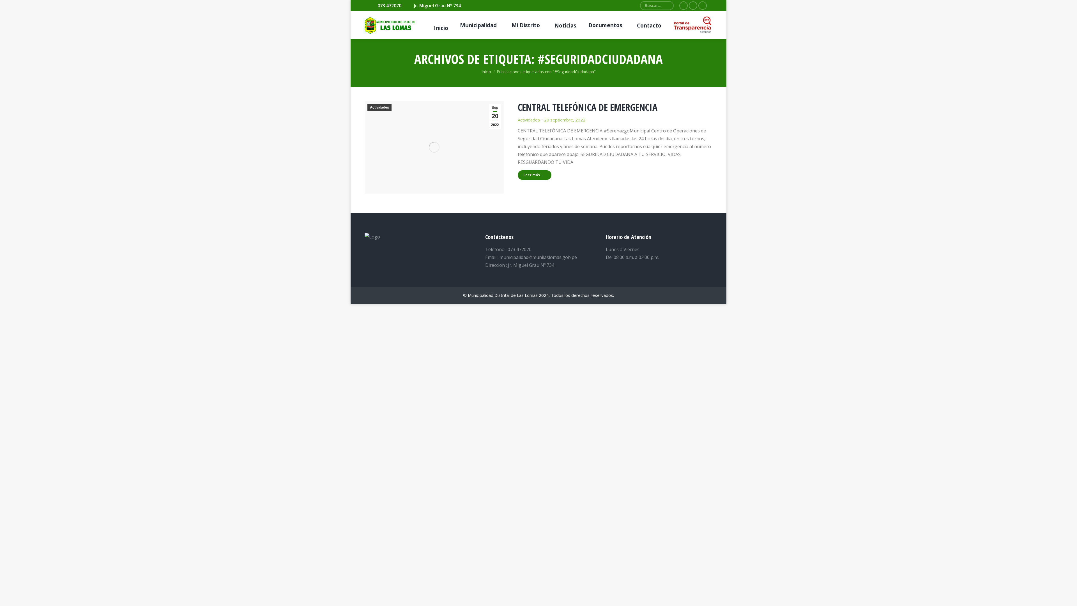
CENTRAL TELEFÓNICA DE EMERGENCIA (587, 107)
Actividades (379, 107)
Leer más (531, 175)
